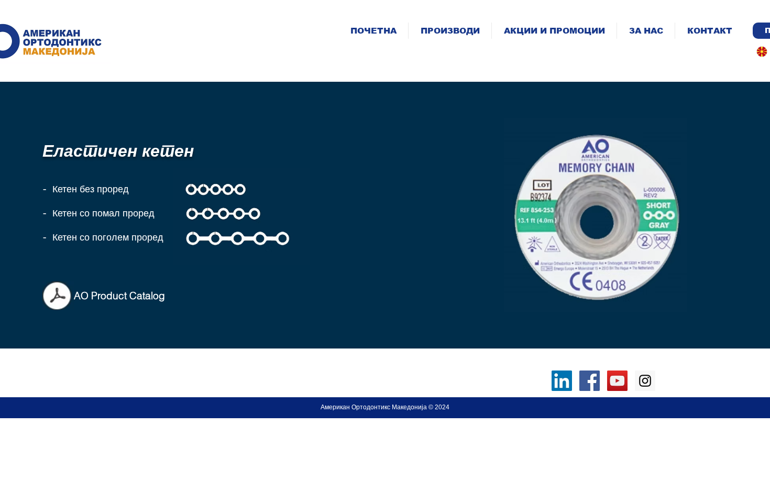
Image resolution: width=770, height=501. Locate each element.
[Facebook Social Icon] (589, 381)
